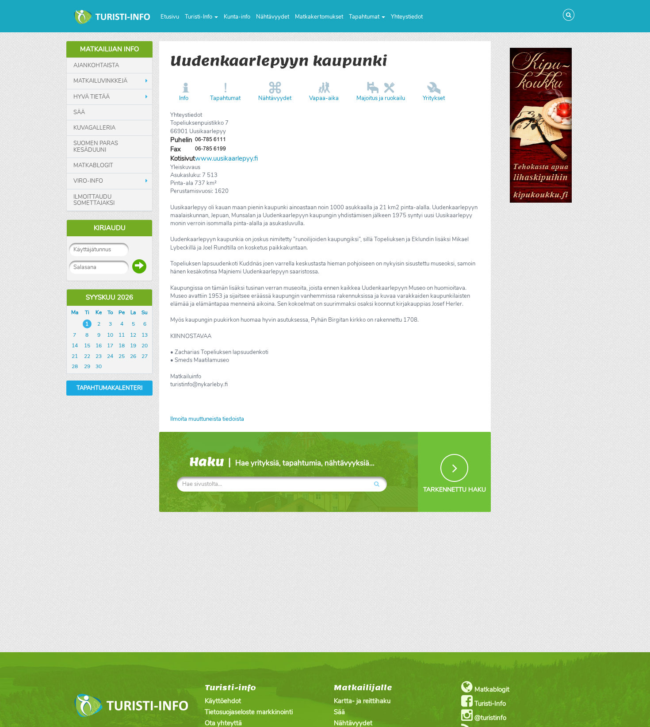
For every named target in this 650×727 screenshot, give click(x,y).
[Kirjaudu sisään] (139, 266)
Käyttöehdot (223, 700)
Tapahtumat (365, 17)
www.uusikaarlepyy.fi (226, 158)
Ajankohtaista (96, 65)
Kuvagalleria (94, 128)
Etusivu (170, 17)
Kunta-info (237, 17)
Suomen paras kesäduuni (95, 146)
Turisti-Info (199, 17)
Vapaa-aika (324, 98)
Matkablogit (93, 165)
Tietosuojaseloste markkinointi (249, 712)
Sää (79, 112)
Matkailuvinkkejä (100, 81)
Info (183, 98)
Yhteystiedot (407, 17)
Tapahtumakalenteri (109, 388)
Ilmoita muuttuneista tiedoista (207, 419)
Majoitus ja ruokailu (380, 98)
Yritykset (434, 98)
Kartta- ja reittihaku (362, 700)
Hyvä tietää (91, 97)
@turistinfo (489, 717)
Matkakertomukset (319, 17)
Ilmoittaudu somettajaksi (94, 200)
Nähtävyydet (272, 17)
